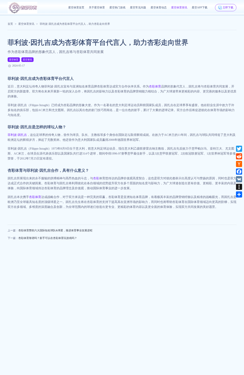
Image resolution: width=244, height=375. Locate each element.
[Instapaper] (239, 187)
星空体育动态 (159, 7)
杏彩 (96, 178)
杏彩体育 (155, 86)
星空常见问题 (138, 7)
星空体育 (13, 59)
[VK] (239, 179)
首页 (10, 23)
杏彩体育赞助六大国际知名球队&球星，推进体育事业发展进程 (55, 230)
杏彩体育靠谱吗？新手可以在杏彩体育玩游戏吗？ (47, 238)
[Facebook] (239, 171)
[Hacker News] (239, 164)
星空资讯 (27, 59)
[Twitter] (239, 148)
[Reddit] (239, 156)
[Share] (239, 194)
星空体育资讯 (179, 7)
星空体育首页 (76, 7)
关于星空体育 (97, 7)
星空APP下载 (199, 7)
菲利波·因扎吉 (17, 134)
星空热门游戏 (117, 7)
